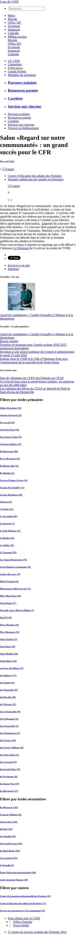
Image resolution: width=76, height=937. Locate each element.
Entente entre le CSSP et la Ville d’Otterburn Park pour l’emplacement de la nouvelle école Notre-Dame (34, 360)
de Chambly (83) (8, 836)
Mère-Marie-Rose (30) (10, 596)
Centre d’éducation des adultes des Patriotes (35, 176)
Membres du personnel (22, 75)
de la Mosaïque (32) (9, 719)
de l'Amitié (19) (7, 682)
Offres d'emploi (22, 922)
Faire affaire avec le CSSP (24, 918)
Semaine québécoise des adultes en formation (35, 179)
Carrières (15, 98)
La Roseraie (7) (7, 523)
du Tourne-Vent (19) (9, 784)
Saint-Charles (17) (8, 639)
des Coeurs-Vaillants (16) (12, 747)
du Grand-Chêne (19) (10, 769)
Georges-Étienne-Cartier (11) (14, 480)
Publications (15, 68)
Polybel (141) (6, 829)
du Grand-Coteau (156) (11, 843)
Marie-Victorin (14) (9, 581)
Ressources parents (23, 90)
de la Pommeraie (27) (10, 733)
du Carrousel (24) (8, 762)
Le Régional (21, 248)
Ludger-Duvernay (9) (10, 574)
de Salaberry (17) (8, 675)
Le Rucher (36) (7, 538)
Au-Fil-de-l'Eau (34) (9, 430)
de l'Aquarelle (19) (9, 690)
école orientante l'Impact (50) (14, 880)
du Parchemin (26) (9, 776)
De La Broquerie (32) (10, 458)
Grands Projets (17, 71)
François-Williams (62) (11, 814)
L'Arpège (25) (6, 509)
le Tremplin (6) (7, 865)
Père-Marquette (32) (9, 632)
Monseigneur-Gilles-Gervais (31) (15, 588)
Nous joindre (21, 925)
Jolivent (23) (6, 502)
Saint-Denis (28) (7, 646)
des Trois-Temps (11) (9, 755)
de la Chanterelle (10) (10, 711)
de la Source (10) (8, 740)
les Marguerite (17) (9, 791)
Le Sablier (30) (7, 545)
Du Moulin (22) (7, 473)
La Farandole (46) (8, 516)
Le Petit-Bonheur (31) (10, 531)
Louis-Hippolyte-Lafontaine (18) (15, 567)
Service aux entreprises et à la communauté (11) (22, 910)
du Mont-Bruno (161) (10, 851)
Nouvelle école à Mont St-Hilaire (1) (17, 610)
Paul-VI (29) (6, 617)
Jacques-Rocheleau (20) (11, 495)
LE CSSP (14, 61)
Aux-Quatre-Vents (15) (11, 437)
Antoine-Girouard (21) (11, 415)
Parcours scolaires (22, 83)
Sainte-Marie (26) (8, 661)
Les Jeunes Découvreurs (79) (13, 560)
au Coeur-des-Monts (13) (12, 668)
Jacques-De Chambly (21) (12, 487)
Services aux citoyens (24, 106)
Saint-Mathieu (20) (9, 654)
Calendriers (15, 64)
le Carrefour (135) (9, 858)
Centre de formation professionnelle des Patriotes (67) (25, 896)
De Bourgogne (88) (9, 451)
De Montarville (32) (9, 466)
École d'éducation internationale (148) (18, 872)
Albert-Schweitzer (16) (10, 408)
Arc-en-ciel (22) (7, 422)
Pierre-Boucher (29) (9, 625)
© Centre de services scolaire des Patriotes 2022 (37, 932)
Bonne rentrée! (9, 341)
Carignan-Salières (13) (10, 444)
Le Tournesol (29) (8, 552)
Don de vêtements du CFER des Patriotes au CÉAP (32, 378)
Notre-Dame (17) (8, 603)
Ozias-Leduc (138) (8, 822)
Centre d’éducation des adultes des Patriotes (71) (23, 903)
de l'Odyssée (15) (8, 704)
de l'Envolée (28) (8, 697)
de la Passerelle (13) (9, 726)
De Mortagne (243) (9, 807)
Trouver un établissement (23, 128)
